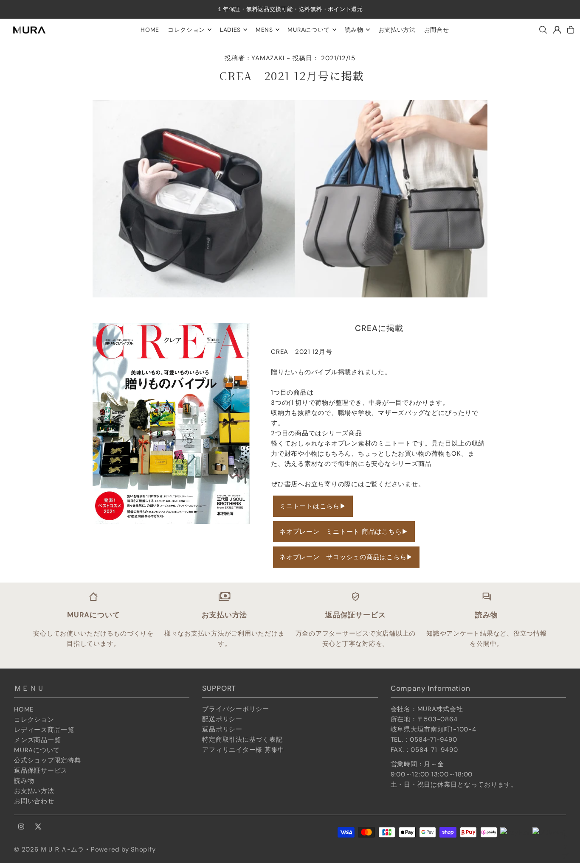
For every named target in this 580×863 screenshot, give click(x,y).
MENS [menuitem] (264, 30)
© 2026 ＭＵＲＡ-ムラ (49, 849)
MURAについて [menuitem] (308, 30)
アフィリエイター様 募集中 (243, 749)
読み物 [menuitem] (354, 30)
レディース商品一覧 (44, 730)
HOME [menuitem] (150, 30)
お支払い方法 (34, 791)
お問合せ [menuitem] (436, 30)
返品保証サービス (41, 770)
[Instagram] (21, 827)
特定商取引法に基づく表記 (242, 739)
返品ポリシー (222, 729)
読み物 (24, 780)
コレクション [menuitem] (186, 30)
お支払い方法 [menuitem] (397, 30)
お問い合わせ (34, 801)
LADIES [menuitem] (230, 30)
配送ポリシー (222, 719)
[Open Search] (543, 30)
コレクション (34, 719)
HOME (24, 709)
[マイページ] (557, 30)
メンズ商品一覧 (37, 740)
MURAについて (37, 750)
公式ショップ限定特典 (47, 760)
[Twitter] (38, 827)
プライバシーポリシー (235, 709)
